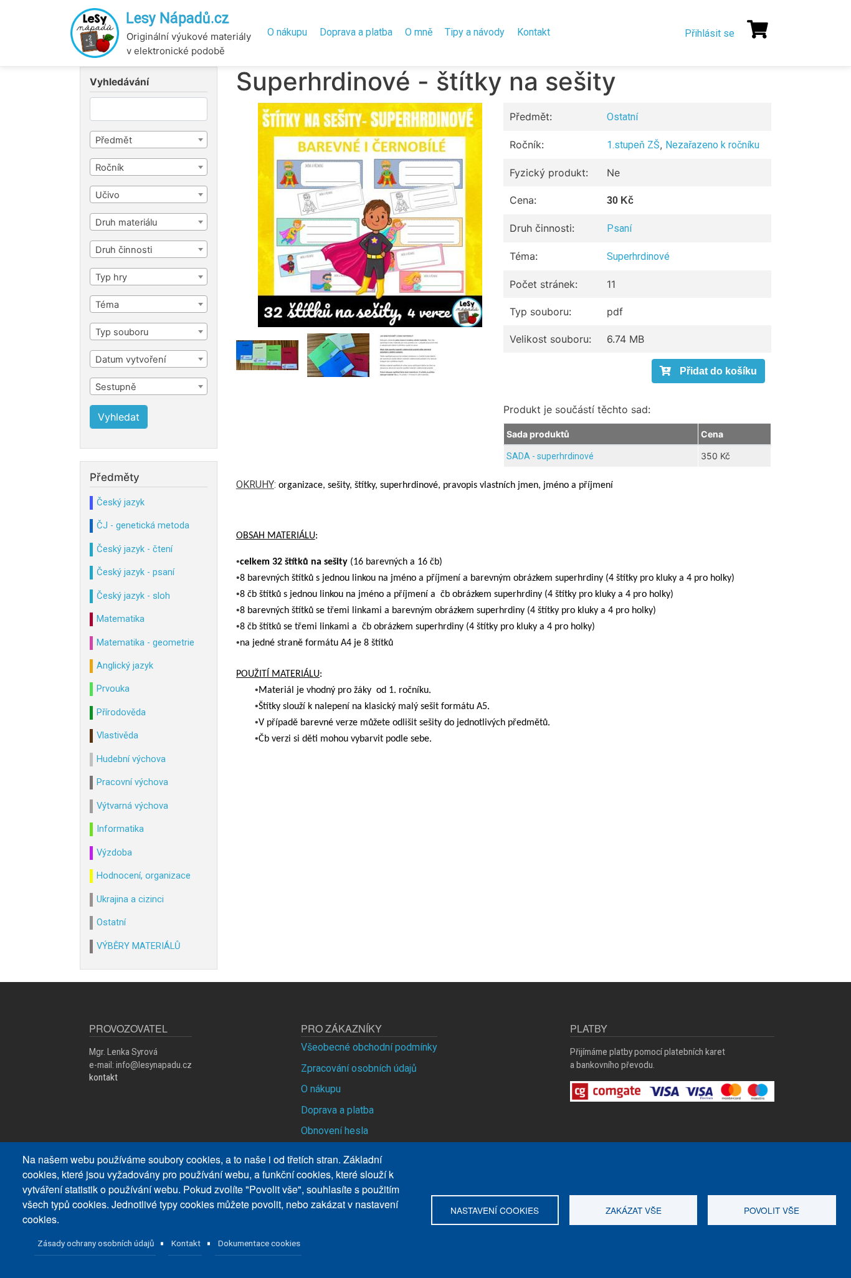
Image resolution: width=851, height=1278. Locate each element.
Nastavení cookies (494, 1210)
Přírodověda (121, 712)
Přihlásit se (710, 33)
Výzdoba (114, 852)
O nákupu (287, 32)
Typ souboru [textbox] (121, 332)
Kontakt (533, 32)
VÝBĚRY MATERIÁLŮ (138, 945)
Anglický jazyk (125, 665)
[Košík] (757, 29)
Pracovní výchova (132, 782)
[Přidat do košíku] (708, 371)
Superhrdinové (638, 256)
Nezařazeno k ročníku (712, 145)
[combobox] (148, 139)
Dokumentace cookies (259, 1243)
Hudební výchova (131, 759)
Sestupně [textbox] (115, 387)
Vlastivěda (117, 735)
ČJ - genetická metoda (143, 525)
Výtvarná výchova (132, 805)
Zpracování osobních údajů (359, 1068)
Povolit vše (771, 1210)
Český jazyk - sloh (133, 595)
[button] (370, 215)
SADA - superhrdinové (550, 456)
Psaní (619, 228)
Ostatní (622, 117)
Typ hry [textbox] (111, 277)
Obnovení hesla (334, 1131)
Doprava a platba (356, 32)
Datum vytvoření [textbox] (130, 359)
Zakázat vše (634, 1210)
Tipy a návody (475, 32)
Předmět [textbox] (113, 140)
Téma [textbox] (107, 304)
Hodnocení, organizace (144, 875)
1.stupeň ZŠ (633, 145)
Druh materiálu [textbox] (126, 222)
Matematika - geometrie (145, 642)
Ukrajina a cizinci (130, 899)
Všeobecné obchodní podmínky (369, 1047)
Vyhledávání (119, 82)
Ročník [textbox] (109, 167)
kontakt (103, 1077)
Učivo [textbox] (107, 195)
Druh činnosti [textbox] (123, 249)
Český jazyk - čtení (135, 549)
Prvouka (113, 688)
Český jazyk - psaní (135, 572)
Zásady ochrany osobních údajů (96, 1243)
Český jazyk (121, 502)
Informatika (120, 828)
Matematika (121, 618)
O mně (418, 32)
